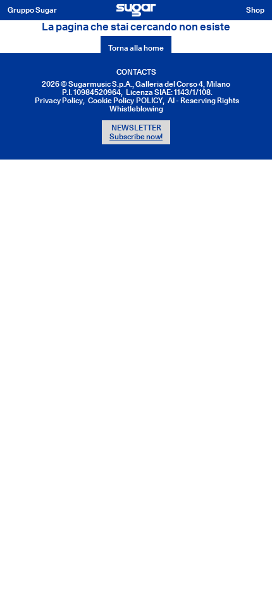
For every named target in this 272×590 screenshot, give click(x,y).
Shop (255, 10)
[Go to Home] (136, 10)
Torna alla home (136, 48)
